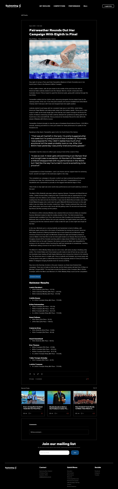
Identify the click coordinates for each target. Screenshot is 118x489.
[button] (59, 6)
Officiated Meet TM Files (73, 482)
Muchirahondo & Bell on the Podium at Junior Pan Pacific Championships (58, 408)
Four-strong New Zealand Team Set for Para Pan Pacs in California (32, 408)
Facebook (97, 471)
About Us (69, 476)
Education (69, 471)
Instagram (97, 473)
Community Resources (73, 478)
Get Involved (70, 473)
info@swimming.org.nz (45, 476)
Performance (70, 475)
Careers (69, 484)
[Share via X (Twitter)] (34, 374)
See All (95, 388)
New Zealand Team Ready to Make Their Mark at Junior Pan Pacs (84, 408)
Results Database (71, 486)
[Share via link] (38, 374)
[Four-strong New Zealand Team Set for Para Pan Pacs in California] (33, 397)
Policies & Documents (72, 480)
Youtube (97, 475)
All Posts (24, 15)
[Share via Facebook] (30, 374)
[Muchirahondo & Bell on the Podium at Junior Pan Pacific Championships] (59, 397)
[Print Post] (42, 374)
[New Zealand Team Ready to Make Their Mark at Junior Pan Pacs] (85, 397)
